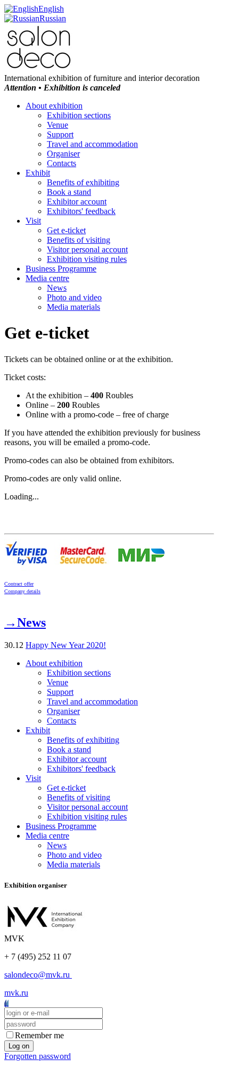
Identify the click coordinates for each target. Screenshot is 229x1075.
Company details (22, 591)
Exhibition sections (79, 115)
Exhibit (38, 172)
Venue (57, 124)
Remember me (39, 1035)
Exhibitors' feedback (81, 211)
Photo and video (74, 297)
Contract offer (19, 584)
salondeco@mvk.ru (38, 974)
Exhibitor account (77, 201)
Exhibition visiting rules (87, 259)
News (57, 287)
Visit (33, 220)
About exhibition (54, 105)
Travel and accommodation (92, 144)
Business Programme (61, 268)
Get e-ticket (66, 230)
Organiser (63, 153)
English (51, 8)
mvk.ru (16, 992)
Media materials (73, 306)
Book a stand (69, 191)
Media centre (47, 278)
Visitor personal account (87, 249)
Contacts (61, 163)
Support (60, 134)
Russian (52, 18)
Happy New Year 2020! (66, 645)
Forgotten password (37, 1056)
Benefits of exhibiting (83, 182)
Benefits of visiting (78, 239)
